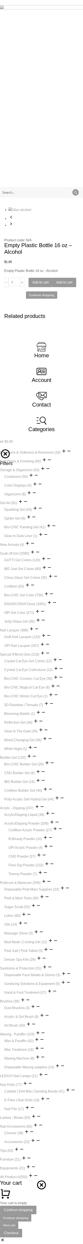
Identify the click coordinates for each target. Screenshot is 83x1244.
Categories (41, 429)
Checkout (11, 1233)
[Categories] (41, 420)
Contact (41, 404)
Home (41, 355)
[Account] (41, 371)
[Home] (41, 346)
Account (41, 380)
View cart (9, 1225)
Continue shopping (18, 1210)
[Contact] (41, 396)
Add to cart (40, 282)
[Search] (75, 192)
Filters (6, 463)
